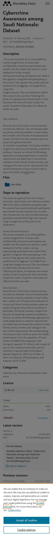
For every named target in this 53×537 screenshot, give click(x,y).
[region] (26, 510)
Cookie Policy (14, 510)
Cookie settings (26, 530)
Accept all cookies (26, 520)
